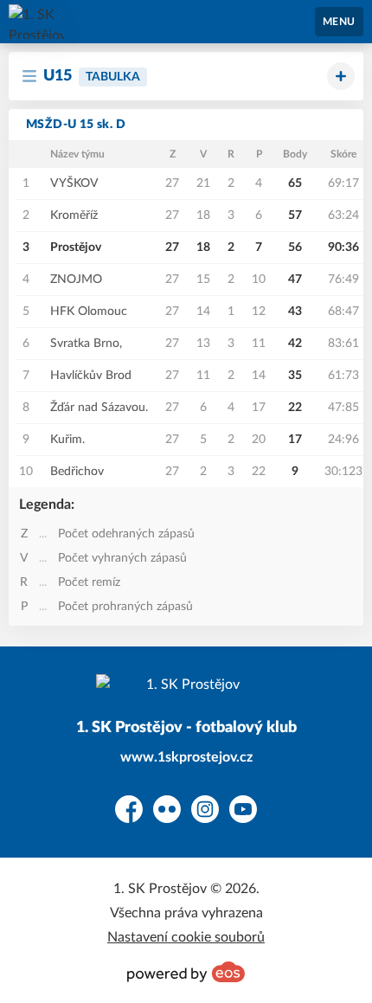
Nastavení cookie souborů (186, 937)
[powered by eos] (186, 971)
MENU (339, 21)
